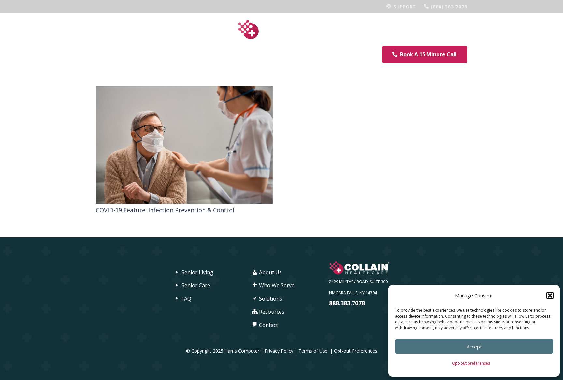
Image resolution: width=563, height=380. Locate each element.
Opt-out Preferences (355, 351)
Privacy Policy (279, 351)
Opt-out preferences (471, 363)
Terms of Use (313, 351)
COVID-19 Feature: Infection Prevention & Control (165, 210)
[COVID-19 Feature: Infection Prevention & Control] (184, 92)
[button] (550, 295)
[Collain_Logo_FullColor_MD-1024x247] (281, 29)
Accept (474, 346)
